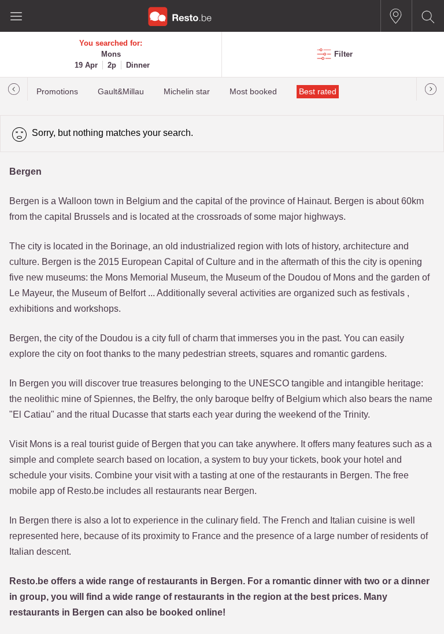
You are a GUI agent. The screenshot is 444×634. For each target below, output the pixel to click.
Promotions (57, 91)
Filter (343, 54)
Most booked (253, 91)
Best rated (317, 91)
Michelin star (187, 91)
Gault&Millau (121, 91)
